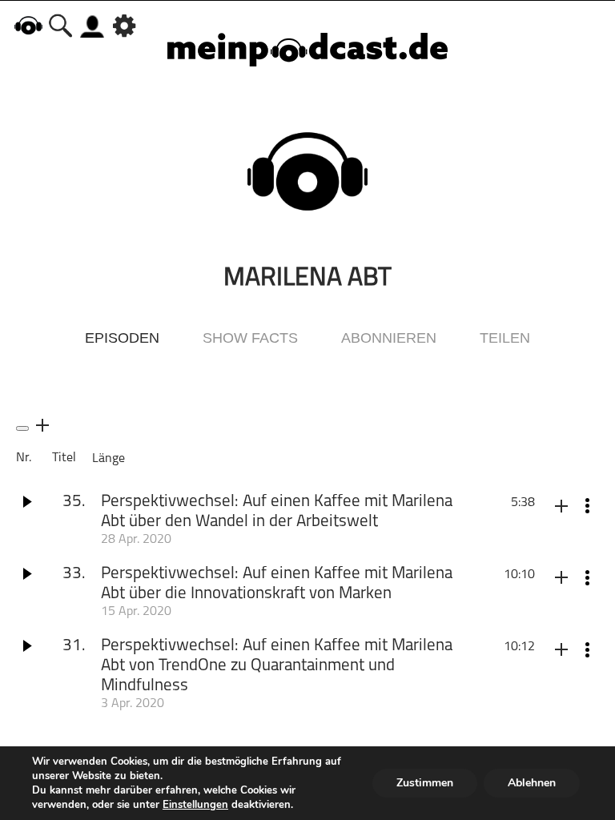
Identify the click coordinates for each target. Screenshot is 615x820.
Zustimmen (424, 782)
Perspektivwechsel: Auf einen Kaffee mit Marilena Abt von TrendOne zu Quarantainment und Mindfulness (276, 665)
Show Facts (250, 338)
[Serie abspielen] (22, 428)
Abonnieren (388, 338)
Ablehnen (532, 782)
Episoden (122, 338)
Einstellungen (195, 805)
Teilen (505, 338)
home (28, 25)
